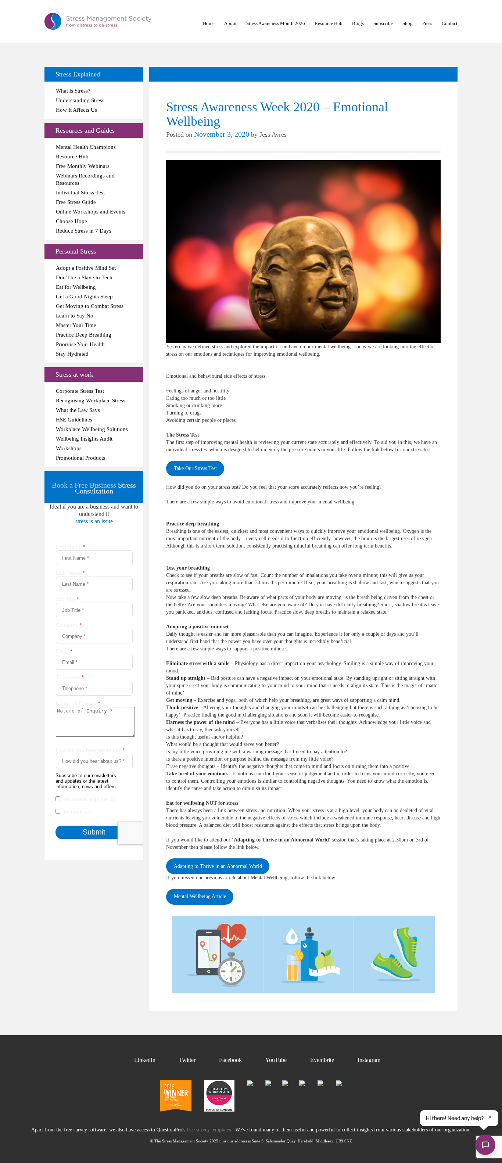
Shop (407, 23)
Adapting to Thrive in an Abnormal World (218, 866)
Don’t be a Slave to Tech (84, 277)
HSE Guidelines (74, 420)
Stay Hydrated (72, 354)
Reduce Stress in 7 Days (83, 231)
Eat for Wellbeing (76, 287)
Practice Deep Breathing (83, 335)
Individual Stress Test (80, 192)
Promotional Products (80, 458)
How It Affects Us (76, 110)
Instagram (369, 1060)
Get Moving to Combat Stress (89, 306)
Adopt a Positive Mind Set (86, 268)
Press (427, 23)
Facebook (230, 1060)
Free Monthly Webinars (83, 166)
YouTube (276, 1060)
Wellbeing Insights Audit (84, 439)
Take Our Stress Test (195, 468)
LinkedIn (144, 1060)
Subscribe (383, 23)
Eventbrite (322, 1060)
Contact (450, 23)
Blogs (358, 23)
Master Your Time (76, 325)
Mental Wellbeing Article (200, 896)
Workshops (69, 448)
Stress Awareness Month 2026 (275, 23)
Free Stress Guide (76, 202)
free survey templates (209, 1130)
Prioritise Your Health (80, 344)
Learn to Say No (74, 316)
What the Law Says (78, 410)
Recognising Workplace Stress (90, 400)
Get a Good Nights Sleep (84, 296)
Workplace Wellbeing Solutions (92, 429)
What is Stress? (73, 91)
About (230, 23)
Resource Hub (329, 23)
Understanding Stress (80, 100)
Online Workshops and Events (90, 212)
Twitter (187, 1060)
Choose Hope (71, 221)
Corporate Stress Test (80, 391)
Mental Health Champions (86, 147)
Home (209, 23)
